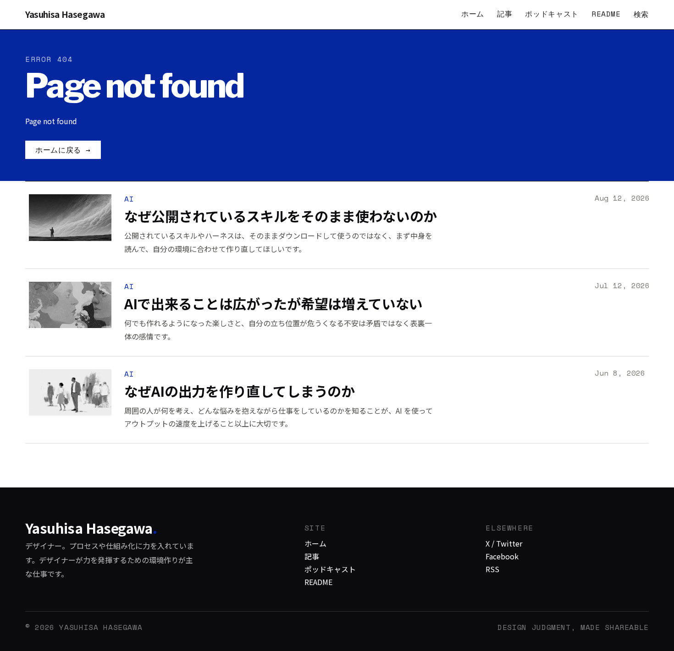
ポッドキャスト (551, 13)
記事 (504, 13)
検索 (641, 14)
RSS (492, 569)
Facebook (502, 556)
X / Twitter (504, 543)
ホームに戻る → (63, 149)
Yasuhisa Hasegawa (65, 14)
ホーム (472, 13)
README (606, 13)
